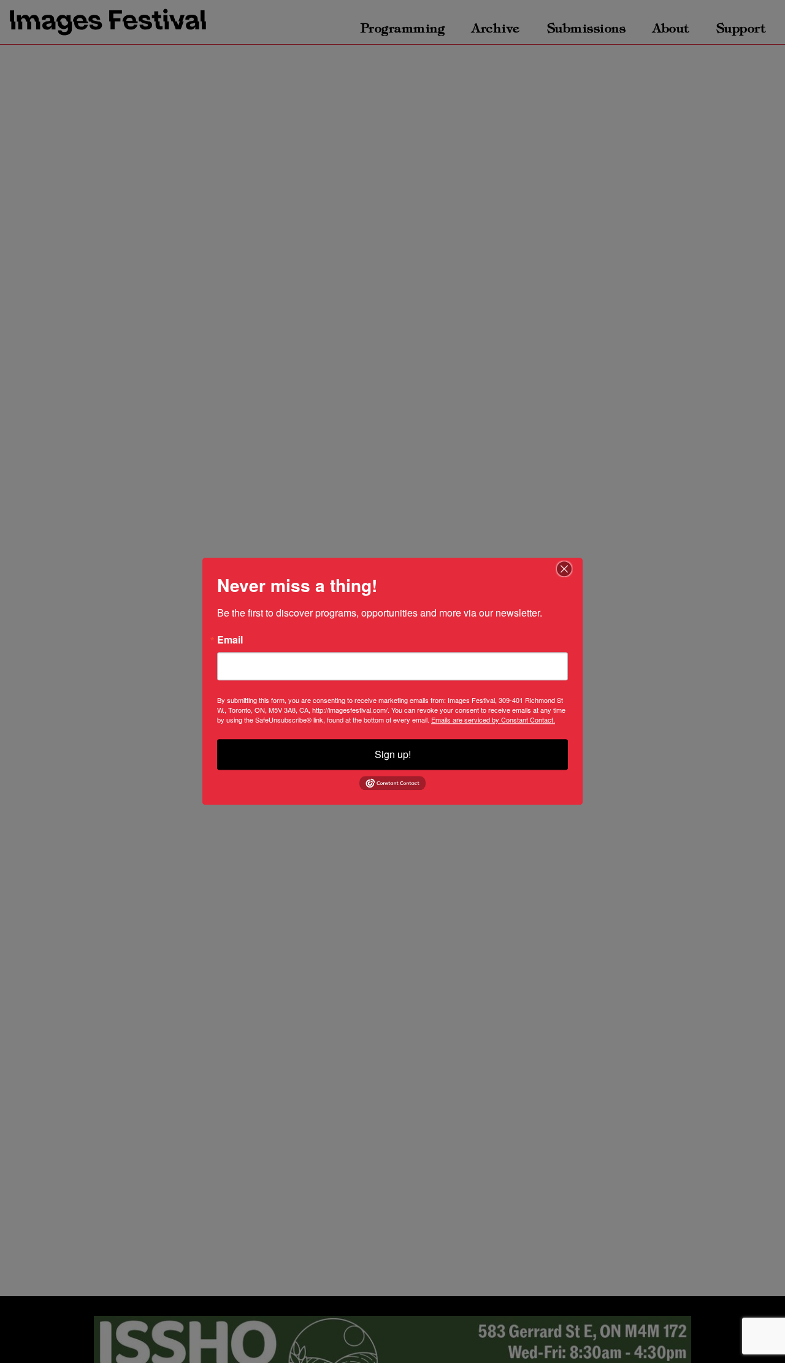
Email (230, 640)
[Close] (571, 568)
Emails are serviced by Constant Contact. (493, 719)
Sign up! (393, 754)
